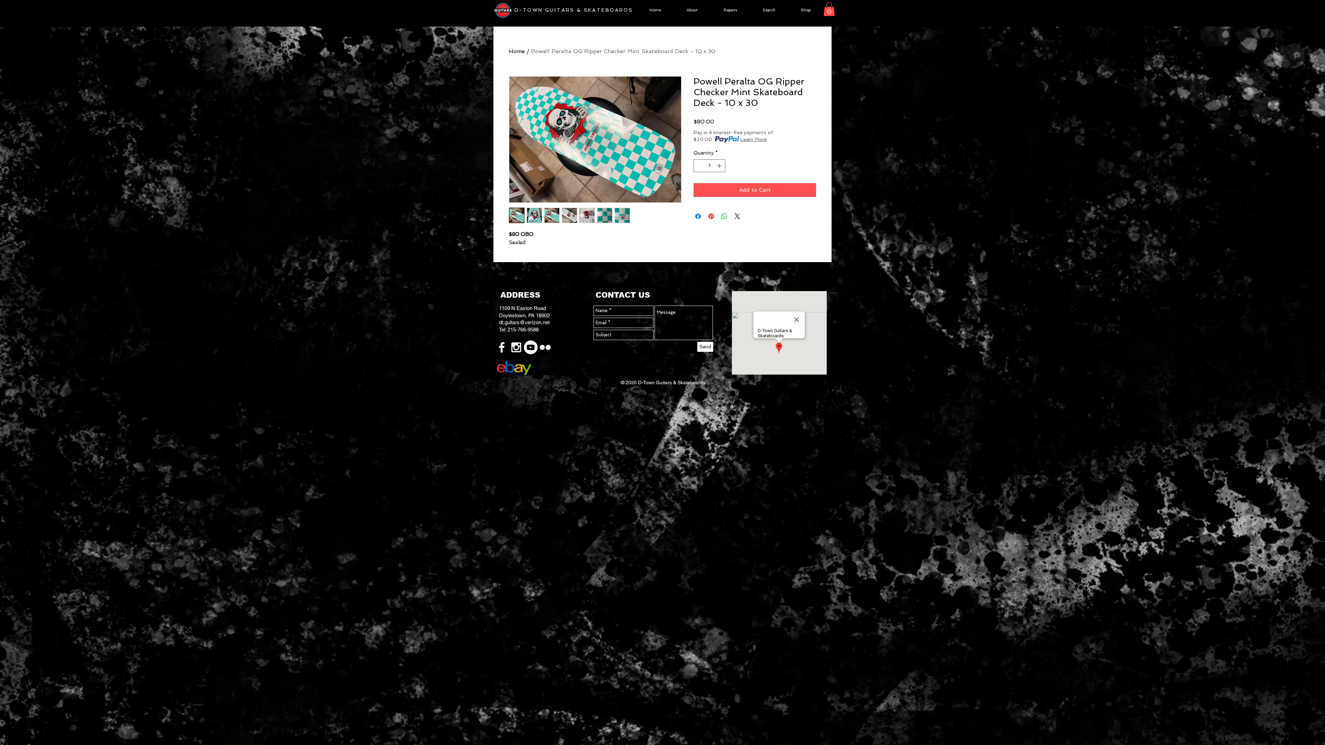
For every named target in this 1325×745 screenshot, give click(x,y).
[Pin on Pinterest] (711, 216)
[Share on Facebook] (698, 216)
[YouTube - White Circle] (531, 347)
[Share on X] (737, 216)
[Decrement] (699, 166)
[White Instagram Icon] (516, 347)
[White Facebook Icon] (502, 347)
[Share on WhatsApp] (724, 216)
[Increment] (720, 166)
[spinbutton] (709, 166)
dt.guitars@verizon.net (524, 322)
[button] (829, 9)
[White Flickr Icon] (545, 347)
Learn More (753, 139)
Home (517, 51)
